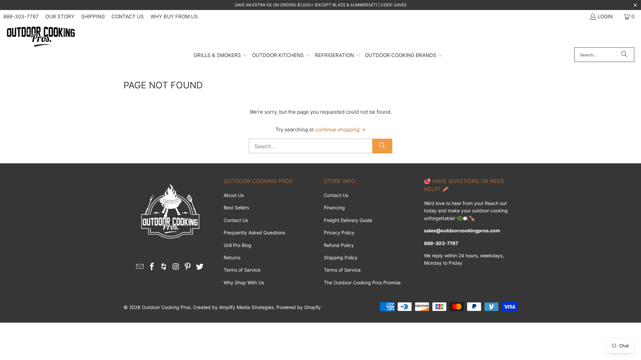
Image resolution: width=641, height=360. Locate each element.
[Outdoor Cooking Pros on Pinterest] (188, 267)
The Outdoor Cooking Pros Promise (362, 282)
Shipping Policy (341, 257)
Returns (232, 257)
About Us (234, 195)
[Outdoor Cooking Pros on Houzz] (164, 267)
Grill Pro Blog (237, 245)
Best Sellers (236, 207)
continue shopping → (340, 129)
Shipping (93, 16)
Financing (334, 207)
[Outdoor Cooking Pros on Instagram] (176, 267)
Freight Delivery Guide (348, 220)
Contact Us (128, 16)
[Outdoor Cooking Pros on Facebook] (152, 267)
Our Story (59, 16)
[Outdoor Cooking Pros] (41, 37)
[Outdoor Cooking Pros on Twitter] (200, 267)
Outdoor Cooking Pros (166, 307)
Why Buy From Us (174, 16)
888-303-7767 (21, 16)
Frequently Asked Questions (254, 232)
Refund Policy (339, 245)
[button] (221, 55)
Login (605, 16)
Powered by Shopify (298, 307)
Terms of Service (242, 270)
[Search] (624, 54)
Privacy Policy (339, 232)
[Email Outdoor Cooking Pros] (140, 267)
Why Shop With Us (244, 282)
